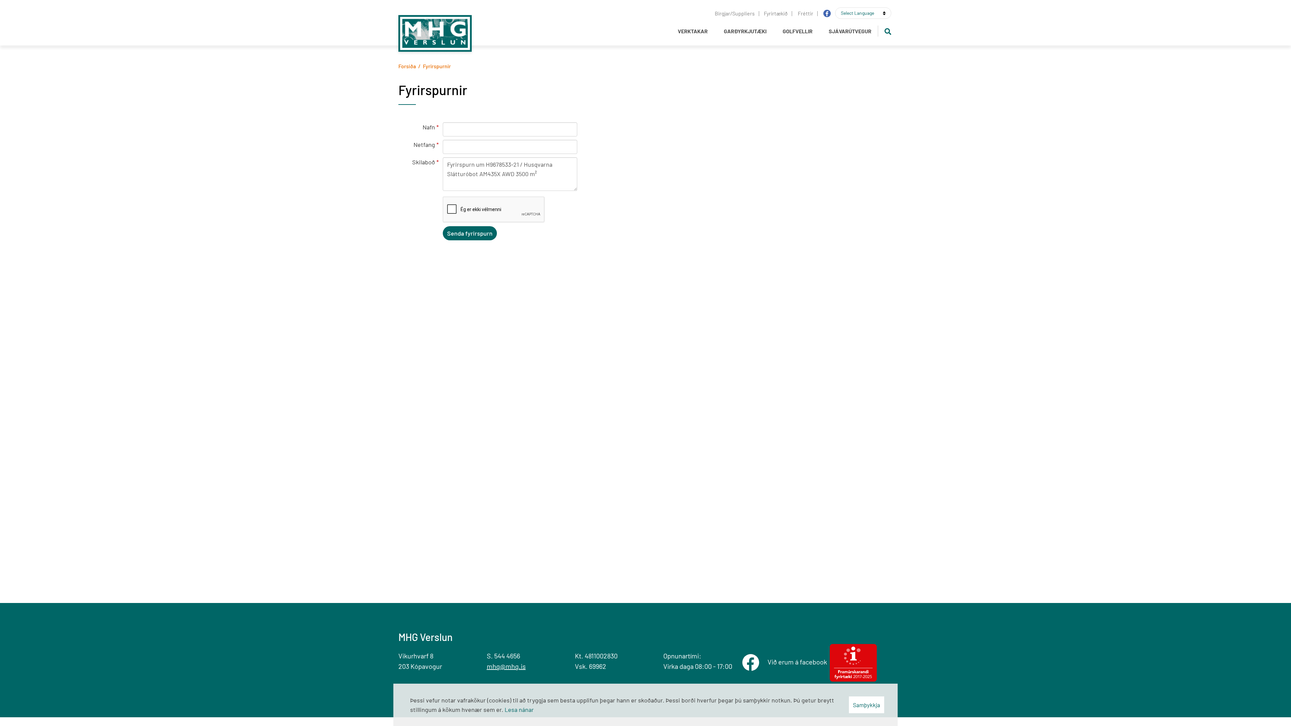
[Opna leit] (888, 31)
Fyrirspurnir (437, 66)
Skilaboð (423, 162)
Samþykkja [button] (866, 704)
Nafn (429, 127)
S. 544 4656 (503, 656)
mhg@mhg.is (506, 666)
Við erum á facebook (799, 662)
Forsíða (407, 66)
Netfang (424, 144)
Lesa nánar (519, 709)
